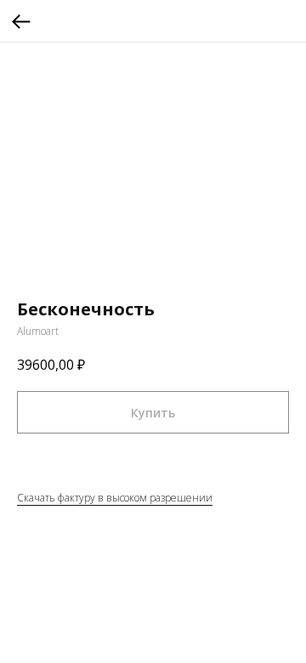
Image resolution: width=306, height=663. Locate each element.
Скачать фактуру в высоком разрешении (114, 497)
